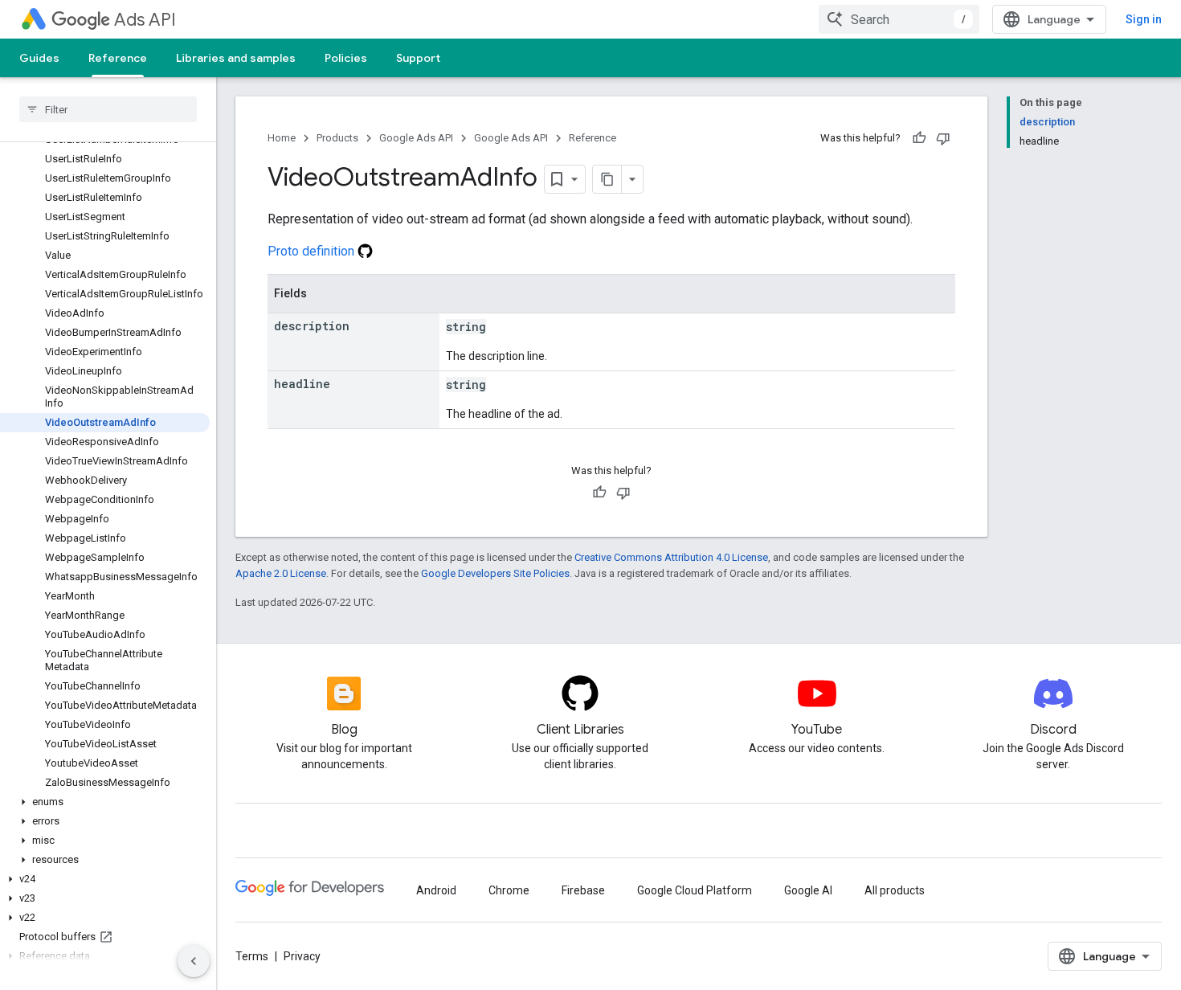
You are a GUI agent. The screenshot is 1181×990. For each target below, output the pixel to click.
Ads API (145, 20)
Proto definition (313, 251)
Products (337, 138)
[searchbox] (108, 109)
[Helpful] (919, 138)
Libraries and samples (236, 58)
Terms (251, 956)
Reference (117, 58)
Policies (346, 58)
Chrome (508, 890)
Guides (39, 58)
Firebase (583, 890)
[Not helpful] (943, 138)
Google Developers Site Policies (495, 573)
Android (436, 890)
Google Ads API (416, 138)
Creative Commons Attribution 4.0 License (671, 557)
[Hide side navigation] (194, 961)
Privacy (302, 956)
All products (894, 890)
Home (282, 138)
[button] (105, 802)
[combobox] (899, 19)
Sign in (1144, 19)
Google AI (808, 890)
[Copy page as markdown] (607, 179)
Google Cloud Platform (694, 890)
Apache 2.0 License (280, 573)
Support (418, 58)
